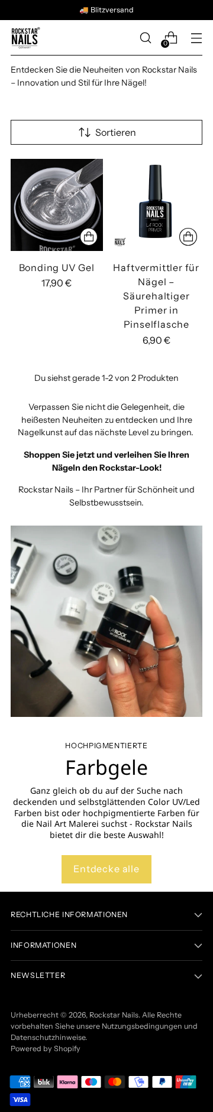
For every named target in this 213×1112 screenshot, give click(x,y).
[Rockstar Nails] (25, 38)
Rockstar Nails (113, 1014)
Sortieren (115, 132)
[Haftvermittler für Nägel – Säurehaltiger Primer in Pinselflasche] (157, 205)
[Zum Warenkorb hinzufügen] (89, 237)
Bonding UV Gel (57, 267)
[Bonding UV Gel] (57, 205)
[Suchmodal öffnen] (145, 38)
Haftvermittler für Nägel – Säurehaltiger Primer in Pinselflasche (156, 296)
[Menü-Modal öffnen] (196, 38)
